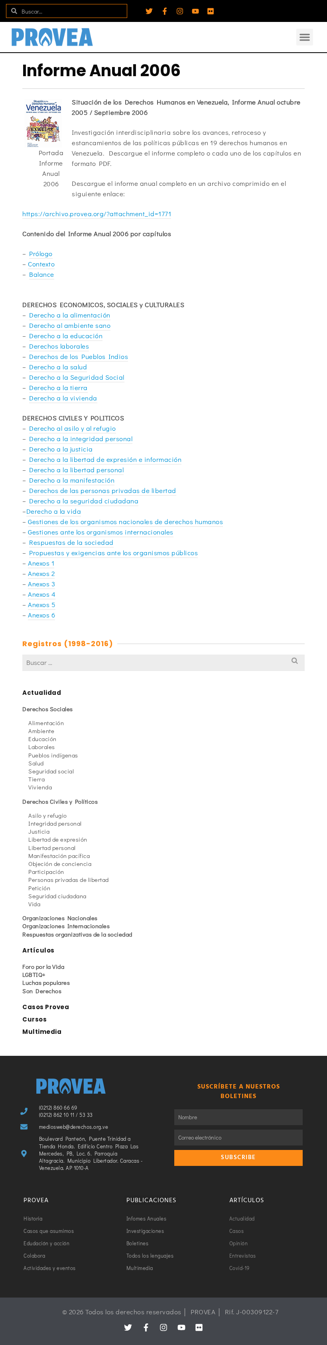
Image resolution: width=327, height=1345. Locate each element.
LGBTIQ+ (34, 974)
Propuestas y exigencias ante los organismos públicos (113, 552)
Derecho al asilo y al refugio (72, 428)
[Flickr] (210, 11)
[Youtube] (195, 11)
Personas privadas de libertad (68, 880)
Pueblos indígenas (53, 755)
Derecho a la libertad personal (76, 469)
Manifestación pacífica (59, 856)
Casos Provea (45, 1007)
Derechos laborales (59, 346)
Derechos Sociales (47, 709)
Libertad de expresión (57, 839)
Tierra (36, 779)
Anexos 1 (41, 563)
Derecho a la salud (58, 366)
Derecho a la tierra (58, 387)
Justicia (38, 831)
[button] (304, 37)
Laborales (41, 747)
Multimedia (41, 1031)
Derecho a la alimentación (69, 314)
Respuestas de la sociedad (71, 542)
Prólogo (41, 253)
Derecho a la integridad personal (80, 438)
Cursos (34, 1019)
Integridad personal (55, 823)
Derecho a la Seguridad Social (76, 377)
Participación (46, 872)
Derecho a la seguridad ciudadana (83, 500)
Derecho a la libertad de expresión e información (105, 459)
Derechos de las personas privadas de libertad (102, 490)
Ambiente (41, 731)
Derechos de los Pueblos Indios (78, 356)
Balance (41, 274)
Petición (39, 888)
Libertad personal (52, 848)
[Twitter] (149, 11)
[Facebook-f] (164, 11)
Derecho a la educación (65, 335)
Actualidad (41, 692)
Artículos (38, 950)
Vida (34, 904)
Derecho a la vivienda (63, 397)
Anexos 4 (41, 594)
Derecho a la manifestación (71, 480)
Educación (42, 739)
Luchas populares (46, 982)
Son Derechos (41, 991)
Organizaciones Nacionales (60, 918)
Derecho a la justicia (61, 449)
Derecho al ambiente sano (69, 325)
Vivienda (40, 787)
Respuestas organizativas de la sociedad (77, 934)
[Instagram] (179, 11)
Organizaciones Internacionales (66, 926)
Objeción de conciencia (59, 864)
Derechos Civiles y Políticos (60, 801)
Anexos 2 (41, 573)
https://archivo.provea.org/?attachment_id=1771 (96, 213)
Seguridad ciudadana (57, 896)
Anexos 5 (41, 604)
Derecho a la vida (53, 511)
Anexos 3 (41, 583)
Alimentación (46, 723)
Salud (36, 763)
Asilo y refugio (47, 815)
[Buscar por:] (163, 662)
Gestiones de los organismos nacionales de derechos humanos (125, 521)
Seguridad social (51, 771)
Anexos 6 (41, 614)
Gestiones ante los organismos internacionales (100, 531)
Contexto (41, 263)
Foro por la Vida (43, 966)
